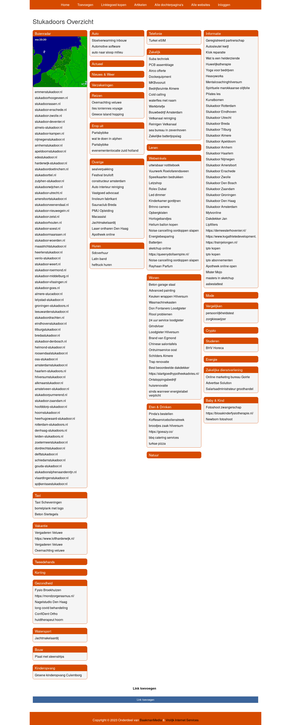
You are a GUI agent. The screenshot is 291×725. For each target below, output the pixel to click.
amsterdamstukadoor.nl (51, 365)
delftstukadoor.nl (46, 454)
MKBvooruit (157, 82)
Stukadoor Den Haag (221, 200)
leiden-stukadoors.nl (49, 436)
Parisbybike (100, 132)
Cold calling (157, 94)
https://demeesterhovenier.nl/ (226, 230)
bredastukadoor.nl (47, 335)
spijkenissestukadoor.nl (51, 483)
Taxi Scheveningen (48, 502)
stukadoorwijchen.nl (49, 187)
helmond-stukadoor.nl (50, 347)
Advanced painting (162, 290)
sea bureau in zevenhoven (167, 130)
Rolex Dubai (157, 188)
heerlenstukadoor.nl (49, 252)
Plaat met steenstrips (49, 656)
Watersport (43, 631)
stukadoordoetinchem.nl (51, 169)
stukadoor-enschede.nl (51, 109)
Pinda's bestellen (161, 413)
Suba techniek (159, 58)
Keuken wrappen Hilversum (168, 296)
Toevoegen (85, 4)
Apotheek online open (221, 266)
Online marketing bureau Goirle (228, 377)
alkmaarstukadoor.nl (49, 383)
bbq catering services (164, 437)
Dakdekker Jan (216, 218)
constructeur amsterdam (109, 181)
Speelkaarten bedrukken (166, 177)
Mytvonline (213, 212)
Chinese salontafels (163, 344)
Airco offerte (157, 70)
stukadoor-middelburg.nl (52, 276)
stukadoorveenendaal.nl (52, 204)
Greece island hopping (108, 114)
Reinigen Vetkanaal (163, 124)
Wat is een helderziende (223, 58)
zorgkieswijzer (216, 319)
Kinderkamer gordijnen (165, 200)
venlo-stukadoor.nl (48, 258)
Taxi (38, 495)
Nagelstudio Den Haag (51, 601)
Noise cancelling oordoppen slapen (174, 230)
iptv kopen (213, 248)
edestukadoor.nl (46, 157)
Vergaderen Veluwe (49, 532)
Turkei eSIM (157, 40)
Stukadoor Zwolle (218, 177)
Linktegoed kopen (113, 4)
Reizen (97, 95)
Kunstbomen (215, 99)
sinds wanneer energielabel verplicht (168, 393)
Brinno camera (159, 206)
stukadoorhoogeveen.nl (51, 97)
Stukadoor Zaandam (220, 188)
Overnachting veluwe (50, 550)
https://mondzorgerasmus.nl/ (54, 596)
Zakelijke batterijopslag (165, 136)
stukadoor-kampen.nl (49, 133)
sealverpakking (102, 169)
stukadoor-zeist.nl (47, 216)
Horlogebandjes (160, 218)
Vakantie (41, 525)
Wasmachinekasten (162, 302)
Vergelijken (214, 305)
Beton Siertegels (46, 514)
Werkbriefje (157, 106)
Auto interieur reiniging (108, 187)
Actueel (97, 63)
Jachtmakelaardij (47, 638)
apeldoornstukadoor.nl (50, 151)
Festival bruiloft (102, 175)
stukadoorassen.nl (48, 103)
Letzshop (155, 183)
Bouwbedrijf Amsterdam (165, 112)
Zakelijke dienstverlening (224, 369)
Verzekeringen (102, 84)
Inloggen (224, 4)
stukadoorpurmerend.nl (51, 394)
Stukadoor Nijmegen (220, 159)
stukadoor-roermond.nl (50, 270)
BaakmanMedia (151, 720)
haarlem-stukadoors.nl (50, 371)
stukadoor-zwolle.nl (48, 115)
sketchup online (160, 248)
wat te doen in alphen (107, 138)
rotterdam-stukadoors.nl (51, 424)
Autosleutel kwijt (217, 46)
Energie (211, 359)
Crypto (211, 330)
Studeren (212, 340)
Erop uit (97, 125)
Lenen (153, 147)
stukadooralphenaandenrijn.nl (56, 472)
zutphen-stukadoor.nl (49, 181)
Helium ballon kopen (163, 224)
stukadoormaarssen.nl (50, 234)
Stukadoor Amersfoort (221, 165)
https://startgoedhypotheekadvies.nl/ (174, 373)
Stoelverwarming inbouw (109, 40)
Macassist (99, 216)
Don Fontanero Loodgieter (167, 308)
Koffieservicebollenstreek (166, 419)
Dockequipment (160, 76)
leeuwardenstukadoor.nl (51, 311)
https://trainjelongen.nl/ (222, 242)
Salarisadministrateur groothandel (229, 388)
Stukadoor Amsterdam (221, 206)
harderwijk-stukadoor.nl (51, 163)
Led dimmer (157, 194)
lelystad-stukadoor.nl (49, 299)
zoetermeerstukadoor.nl (51, 442)
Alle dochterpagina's (169, 4)
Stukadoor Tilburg (218, 129)
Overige (98, 161)
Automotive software (106, 46)
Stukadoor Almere (218, 135)
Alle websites (200, 4)
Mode (210, 295)
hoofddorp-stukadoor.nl (51, 406)
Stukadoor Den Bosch (221, 183)
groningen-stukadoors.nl (52, 305)
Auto (95, 33)
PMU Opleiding (102, 210)
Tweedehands (45, 561)
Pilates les (213, 93)
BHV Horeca (215, 347)
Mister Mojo (214, 272)
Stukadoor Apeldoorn (221, 141)
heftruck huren (102, 264)
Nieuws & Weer (103, 74)
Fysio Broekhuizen (48, 590)
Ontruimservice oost (163, 349)
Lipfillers (212, 224)
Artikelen (140, 4)
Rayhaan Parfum (161, 266)
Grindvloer (156, 326)
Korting (40, 572)
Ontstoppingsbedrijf (162, 379)
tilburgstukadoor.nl (48, 329)
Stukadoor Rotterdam (221, 105)
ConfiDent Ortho (46, 613)
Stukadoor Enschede (220, 171)
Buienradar (43, 33)
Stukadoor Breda (218, 123)
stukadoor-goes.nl (47, 287)
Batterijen (155, 242)
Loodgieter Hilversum (164, 332)
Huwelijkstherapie (218, 64)
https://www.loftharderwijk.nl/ (54, 538)
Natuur (154, 454)
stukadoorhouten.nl (48, 222)
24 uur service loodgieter (166, 320)
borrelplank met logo (49, 508)
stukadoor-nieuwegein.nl (52, 210)
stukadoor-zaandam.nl (50, 400)
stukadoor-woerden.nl (50, 240)
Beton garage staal (162, 284)
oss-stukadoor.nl (46, 359)
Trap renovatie (159, 361)
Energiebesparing (161, 236)
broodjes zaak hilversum (166, 425)
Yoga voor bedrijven (220, 70)
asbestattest (214, 284)
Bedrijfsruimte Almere (164, 88)
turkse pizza (157, 443)
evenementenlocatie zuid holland (115, 150)
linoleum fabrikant (104, 198)
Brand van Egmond (162, 338)
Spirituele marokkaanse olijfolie (228, 88)
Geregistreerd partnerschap (225, 40)
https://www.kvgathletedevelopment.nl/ (233, 236)
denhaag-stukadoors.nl (51, 430)
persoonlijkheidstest (220, 313)
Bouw (39, 649)
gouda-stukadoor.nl (48, 466)
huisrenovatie (158, 385)
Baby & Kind (215, 400)
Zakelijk (154, 51)
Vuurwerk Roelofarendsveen (169, 171)
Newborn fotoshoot (219, 419)
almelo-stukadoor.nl (48, 127)
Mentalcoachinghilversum (224, 82)
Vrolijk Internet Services (182, 720)
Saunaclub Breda (104, 204)
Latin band (99, 258)
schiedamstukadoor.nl (50, 460)
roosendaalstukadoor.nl (51, 353)
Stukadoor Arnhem (219, 147)
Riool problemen (160, 314)
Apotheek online (103, 234)
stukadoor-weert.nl (48, 264)
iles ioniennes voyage (107, 108)
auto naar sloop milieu (107, 52)
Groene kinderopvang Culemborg (58, 675)
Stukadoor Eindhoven (221, 111)
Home (65, 4)
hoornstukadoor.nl (47, 412)
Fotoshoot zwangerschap (223, 407)
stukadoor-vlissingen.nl (51, 282)
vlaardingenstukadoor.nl (51, 478)
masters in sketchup (220, 278)
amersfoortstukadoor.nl (51, 198)
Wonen (154, 277)
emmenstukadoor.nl (48, 91)
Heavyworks (214, 76)
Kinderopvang (45, 667)
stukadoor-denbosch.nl (51, 341)
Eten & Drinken (160, 406)
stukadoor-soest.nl (47, 228)
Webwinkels (157, 158)
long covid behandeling (51, 607)
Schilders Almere (161, 355)
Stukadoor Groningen (221, 194)
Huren (96, 245)
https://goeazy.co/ (161, 431)
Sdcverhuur (100, 252)
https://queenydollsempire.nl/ (169, 254)
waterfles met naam (162, 100)
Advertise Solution (219, 383)
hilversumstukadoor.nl (50, 377)
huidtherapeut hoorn (49, 619)
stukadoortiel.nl (45, 175)
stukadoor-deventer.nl (50, 121)
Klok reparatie (215, 52)
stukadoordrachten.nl (49, 317)
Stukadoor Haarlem (219, 153)
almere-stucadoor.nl (49, 293)
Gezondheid (43, 582)
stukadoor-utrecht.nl (48, 192)
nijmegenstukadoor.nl (50, 139)
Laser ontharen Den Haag (110, 228)
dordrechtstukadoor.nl (50, 448)
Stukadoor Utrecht (218, 117)
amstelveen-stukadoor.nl (52, 388)
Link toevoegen (144, 688)
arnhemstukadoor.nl (49, 145)
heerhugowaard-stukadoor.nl (55, 418)
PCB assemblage (161, 64)
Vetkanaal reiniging (162, 118)
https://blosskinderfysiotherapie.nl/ (229, 413)
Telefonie (155, 33)
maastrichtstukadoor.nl (50, 246)
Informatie (213, 33)
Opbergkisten (158, 212)
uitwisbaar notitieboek (164, 165)
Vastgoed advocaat (105, 192)
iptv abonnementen (219, 260)
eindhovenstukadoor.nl (51, 323)
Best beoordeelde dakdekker (169, 367)
